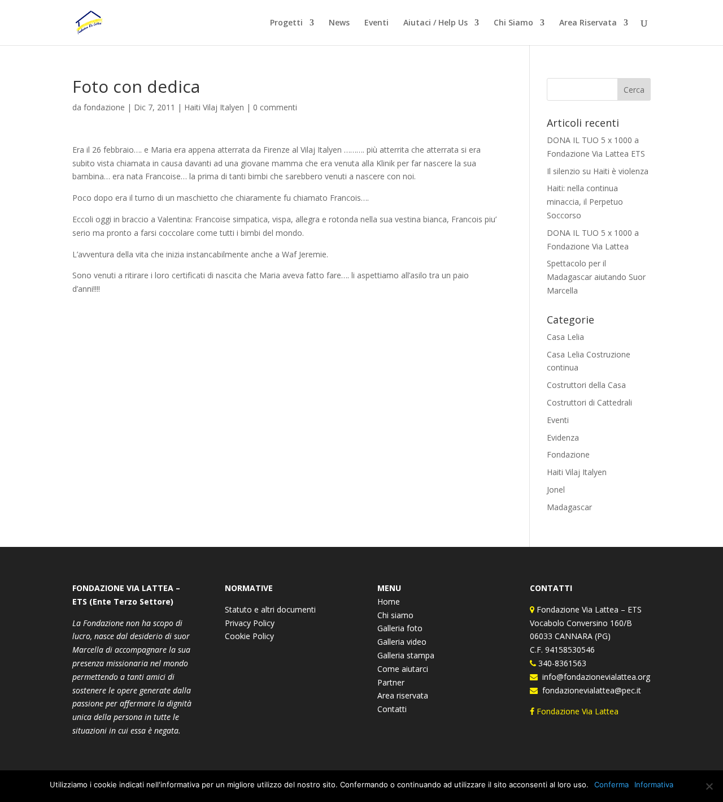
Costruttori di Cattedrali (589, 402)
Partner (390, 682)
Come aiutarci (402, 668)
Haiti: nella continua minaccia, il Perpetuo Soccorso (585, 202)
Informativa (653, 784)
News (339, 23)
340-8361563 (561, 663)
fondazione (104, 107)
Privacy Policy (250, 623)
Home (388, 601)
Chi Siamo (513, 23)
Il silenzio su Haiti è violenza (597, 171)
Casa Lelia (565, 336)
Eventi (376, 23)
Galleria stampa (405, 655)
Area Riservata (588, 23)
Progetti (286, 23)
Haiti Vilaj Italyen (214, 107)
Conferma (611, 784)
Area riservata (402, 695)
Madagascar (569, 507)
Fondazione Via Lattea (577, 711)
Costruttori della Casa (586, 385)
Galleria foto (400, 628)
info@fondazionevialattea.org (594, 676)
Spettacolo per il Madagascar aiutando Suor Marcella (596, 277)
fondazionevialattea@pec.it (589, 690)
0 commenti (275, 107)
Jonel (556, 489)
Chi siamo (395, 615)
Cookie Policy (249, 636)
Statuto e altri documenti (270, 609)
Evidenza (563, 437)
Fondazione (568, 454)
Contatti (392, 709)
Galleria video (401, 641)
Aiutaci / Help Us (435, 23)
